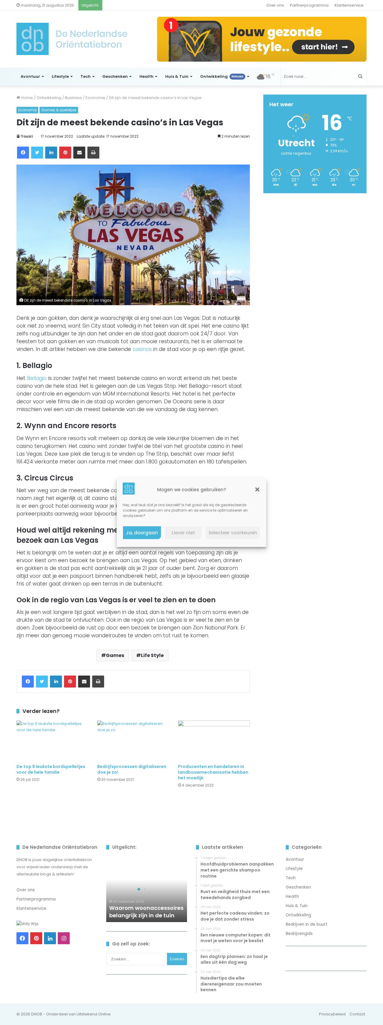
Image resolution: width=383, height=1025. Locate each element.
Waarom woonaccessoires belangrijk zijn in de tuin (146, 911)
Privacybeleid (332, 1014)
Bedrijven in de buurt (306, 924)
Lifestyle (60, 76)
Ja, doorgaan (142, 533)
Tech (85, 76)
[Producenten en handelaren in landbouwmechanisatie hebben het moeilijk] (214, 740)
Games (115, 655)
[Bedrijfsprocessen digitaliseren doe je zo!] (133, 740)
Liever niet (183, 533)
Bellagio (37, 378)
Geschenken (115, 76)
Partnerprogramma (309, 5)
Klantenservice (349, 5)
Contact (357, 1014)
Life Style (152, 655)
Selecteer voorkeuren (233, 533)
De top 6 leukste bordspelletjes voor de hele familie (50, 769)
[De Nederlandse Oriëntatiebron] (71, 39)
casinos (142, 349)
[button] (257, 489)
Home (26, 98)
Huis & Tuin (177, 76)
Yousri (27, 136)
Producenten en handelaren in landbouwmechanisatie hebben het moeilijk (213, 772)
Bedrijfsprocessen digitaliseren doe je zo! (131, 769)
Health (146, 76)
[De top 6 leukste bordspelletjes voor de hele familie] (52, 740)
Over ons (275, 5)
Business (73, 98)
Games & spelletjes (58, 109)
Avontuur (30, 76)
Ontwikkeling (221, 76)
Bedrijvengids (299, 933)
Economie (95, 98)
